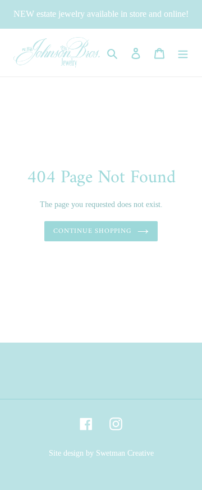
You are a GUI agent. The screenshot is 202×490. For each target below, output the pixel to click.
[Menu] (183, 53)
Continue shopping (92, 231)
